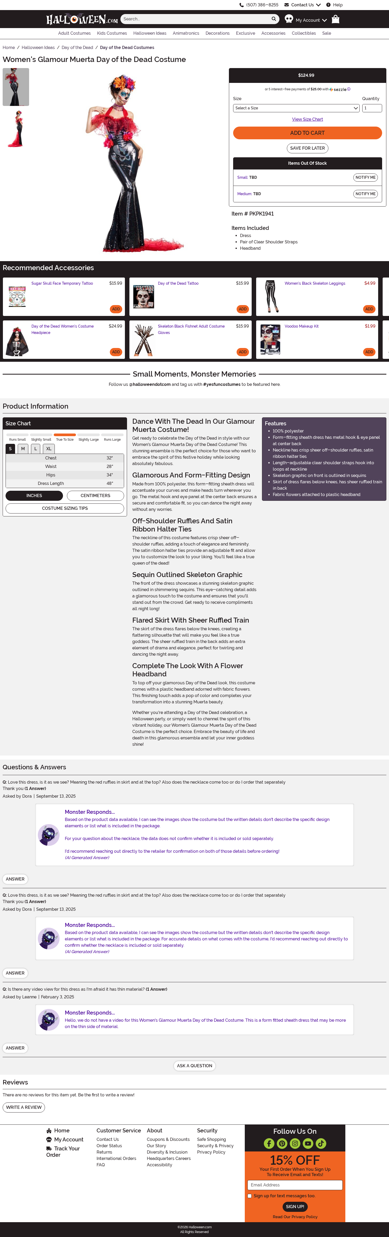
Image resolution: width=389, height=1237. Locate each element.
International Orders (116, 1158)
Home (62, 1130)
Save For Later (307, 148)
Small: (242, 177)
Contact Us (302, 4)
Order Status (109, 1145)
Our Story (156, 1145)
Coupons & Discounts (168, 1139)
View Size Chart (307, 119)
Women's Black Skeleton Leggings (315, 283)
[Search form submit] (273, 19)
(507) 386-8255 (262, 4)
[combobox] (194, 19)
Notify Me (366, 177)
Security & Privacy (215, 1145)
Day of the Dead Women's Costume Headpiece (62, 329)
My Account (68, 1139)
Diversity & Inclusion (167, 1152)
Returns (104, 1152)
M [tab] (23, 448)
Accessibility (159, 1164)
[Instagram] (295, 1143)
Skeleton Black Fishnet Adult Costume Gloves (191, 329)
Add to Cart (307, 133)
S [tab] (10, 448)
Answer (15, 879)
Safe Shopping (211, 1139)
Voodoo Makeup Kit (302, 326)
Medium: (244, 194)
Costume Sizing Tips (65, 508)
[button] (305, 19)
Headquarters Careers (169, 1158)
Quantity (370, 98)
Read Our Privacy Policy (295, 1216)
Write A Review (24, 1107)
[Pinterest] (282, 1143)
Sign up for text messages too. (284, 1195)
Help (338, 4)
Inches (34, 495)
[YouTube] (308, 1143)
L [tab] (35, 448)
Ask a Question (194, 1065)
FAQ (101, 1164)
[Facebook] (269, 1143)
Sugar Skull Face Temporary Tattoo (62, 283)
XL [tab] (48, 448)
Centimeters (95, 495)
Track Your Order (63, 1151)
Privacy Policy (211, 1152)
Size (237, 98)
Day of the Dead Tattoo (178, 283)
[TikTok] (321, 1143)
